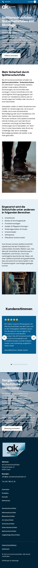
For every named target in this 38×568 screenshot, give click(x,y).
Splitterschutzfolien (9, 531)
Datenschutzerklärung (9, 545)
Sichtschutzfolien (8, 524)
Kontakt (5, 497)
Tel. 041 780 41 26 (8, 481)
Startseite (5, 489)
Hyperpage (15, 560)
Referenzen (6, 501)
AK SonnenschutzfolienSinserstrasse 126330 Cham (11, 467)
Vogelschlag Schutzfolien (11, 535)
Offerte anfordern (11, 55)
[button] (34, 6)
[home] (8, 6)
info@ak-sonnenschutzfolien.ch (14, 477)
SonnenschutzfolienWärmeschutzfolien (9, 510)
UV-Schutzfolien (7, 520)
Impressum (5, 549)
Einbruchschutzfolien (9, 527)
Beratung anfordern (12, 428)
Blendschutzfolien (8, 516)
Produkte (5, 493)
